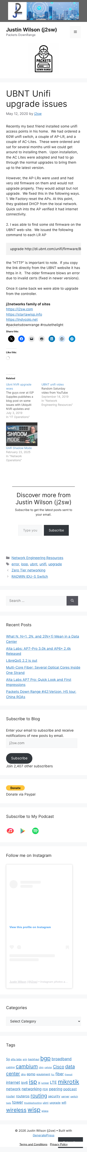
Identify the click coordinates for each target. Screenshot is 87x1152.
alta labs (16, 1059)
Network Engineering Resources (37, 558)
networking (31, 1089)
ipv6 (24, 1083)
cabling (10, 1067)
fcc (52, 1074)
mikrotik (68, 1081)
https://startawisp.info (24, 314)
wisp (34, 1109)
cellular (48, 1067)
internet (13, 1082)
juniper (45, 1083)
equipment (43, 1074)
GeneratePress (43, 1135)
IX (39, 1082)
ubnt (33, 564)
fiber (59, 1074)
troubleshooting (33, 1102)
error (15, 564)
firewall (68, 1074)
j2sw (34, 981)
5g (8, 1059)
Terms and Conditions (33, 1144)
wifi (64, 1102)
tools (8, 1103)
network (13, 1089)
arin (25, 1059)
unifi (42, 564)
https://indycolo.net (22, 319)
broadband (62, 1059)
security (54, 1096)
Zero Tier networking (28, 570)
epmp (31, 1074)
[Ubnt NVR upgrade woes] (23, 400)
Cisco (58, 1066)
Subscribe (56, 530)
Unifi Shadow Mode (19, 448)
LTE (53, 1082)
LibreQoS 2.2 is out (21, 661)
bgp (45, 1058)
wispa (44, 1110)
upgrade (55, 564)
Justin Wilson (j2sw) (31, 30)
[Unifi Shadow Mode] (21, 434)
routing (39, 1096)
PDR (45, 1089)
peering (55, 1089)
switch (74, 1096)
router (10, 1096)
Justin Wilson (18, 981)
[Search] (72, 601)
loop (24, 564)
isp (33, 1081)
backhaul (33, 1059)
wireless (16, 1110)
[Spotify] (37, 831)
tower (17, 1102)
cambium (27, 1066)
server (65, 1096)
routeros (23, 1096)
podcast (70, 1089)
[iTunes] (12, 831)
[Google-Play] (25, 831)
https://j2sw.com (19, 309)
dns (23, 1074)
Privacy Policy (59, 1144)
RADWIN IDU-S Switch (30, 576)
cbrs (41, 1067)
